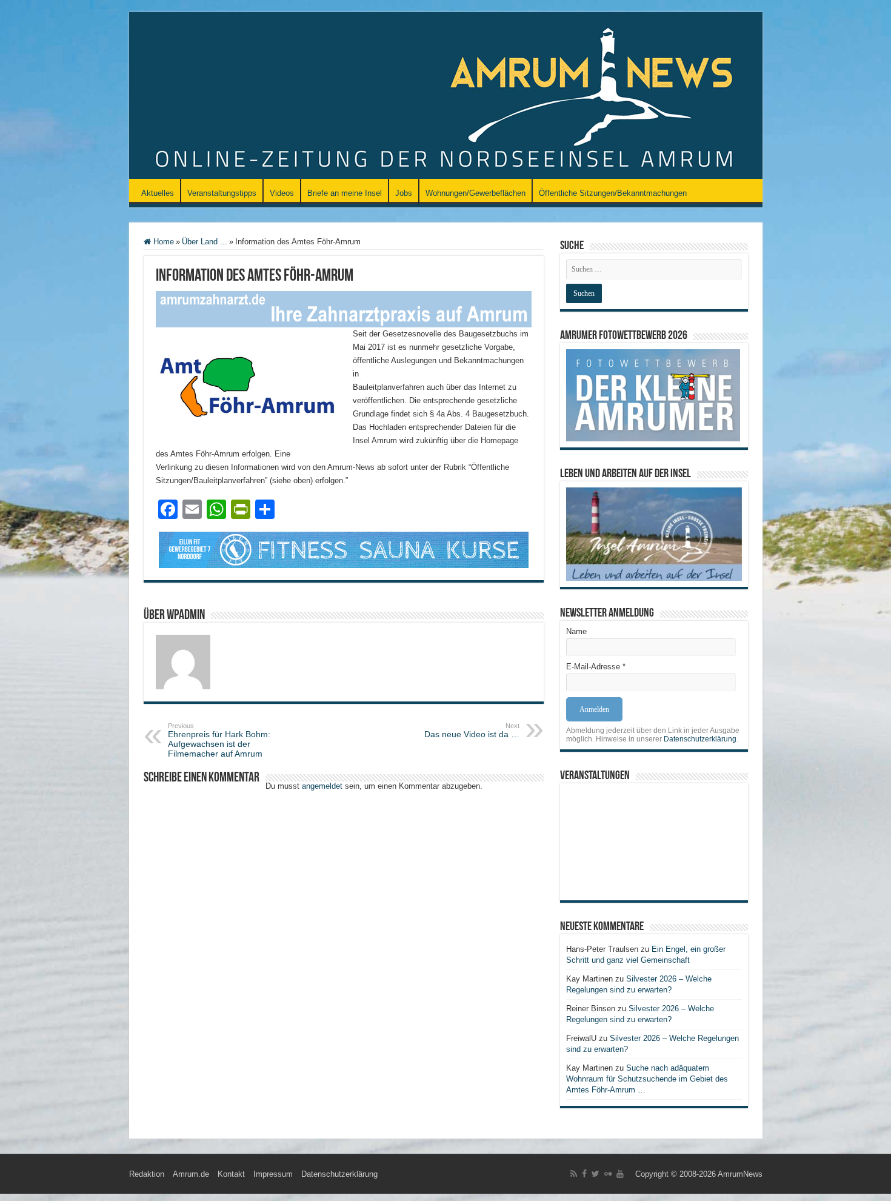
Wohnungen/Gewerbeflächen (475, 193)
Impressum (273, 1174)
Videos (282, 193)
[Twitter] (595, 1173)
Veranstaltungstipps (221, 193)
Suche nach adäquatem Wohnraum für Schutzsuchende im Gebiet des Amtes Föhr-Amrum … (647, 1078)
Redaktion (146, 1174)
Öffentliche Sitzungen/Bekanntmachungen (613, 193)
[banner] (344, 308)
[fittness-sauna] (344, 549)
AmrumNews (740, 1174)
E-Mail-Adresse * (596, 666)
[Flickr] (608, 1173)
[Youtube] (620, 1173)
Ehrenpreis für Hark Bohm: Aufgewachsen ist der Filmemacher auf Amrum (219, 740)
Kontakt (231, 1174)
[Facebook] (584, 1173)
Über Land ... (204, 241)
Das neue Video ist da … (471, 730)
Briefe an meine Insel (344, 193)
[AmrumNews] (446, 96)
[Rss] (573, 1173)
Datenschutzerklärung (700, 739)
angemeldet (322, 786)
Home (162, 241)
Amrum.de (191, 1174)
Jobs (403, 193)
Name (576, 631)
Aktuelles (157, 193)
